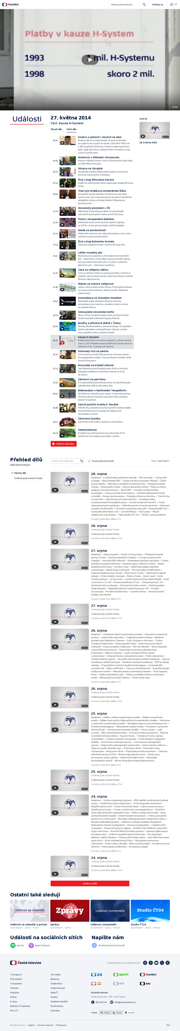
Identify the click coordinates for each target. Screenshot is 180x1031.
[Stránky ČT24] (96, 975)
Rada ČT (54, 992)
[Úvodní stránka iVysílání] (13, 4)
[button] (90, 59)
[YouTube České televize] (156, 963)
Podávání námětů (59, 1001)
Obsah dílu (56, 129)
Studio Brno (56, 983)
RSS (168, 1025)
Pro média (55, 974)
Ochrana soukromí (45, 1025)
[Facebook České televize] (150, 963)
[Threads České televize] (167, 963)
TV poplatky (16, 983)
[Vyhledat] (82, 461)
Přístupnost (61, 1025)
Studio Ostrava (58, 988)
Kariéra (54, 997)
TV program (16, 974)
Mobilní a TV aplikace (20, 1006)
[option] (105, 1013)
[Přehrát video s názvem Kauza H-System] (90, 60)
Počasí (13, 997)
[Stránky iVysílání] (148, 975)
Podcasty (14, 992)
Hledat (144, 4)
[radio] (27, 472)
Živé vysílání (16, 979)
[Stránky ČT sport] (121, 975)
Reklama (55, 979)
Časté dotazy (57, 1006)
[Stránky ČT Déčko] (96, 984)
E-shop (13, 1001)
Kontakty (55, 1010)
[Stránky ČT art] (118, 984)
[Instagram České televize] (145, 963)
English (31, 1025)
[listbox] (117, 1012)
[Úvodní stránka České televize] (26, 963)
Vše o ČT (14, 1010)
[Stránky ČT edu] (145, 984)
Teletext (14, 988)
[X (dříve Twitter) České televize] (162, 963)
